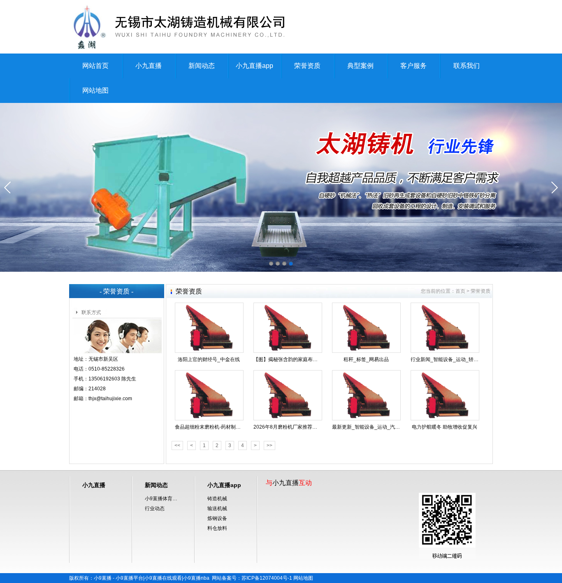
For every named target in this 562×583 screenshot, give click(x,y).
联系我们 (466, 65)
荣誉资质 (307, 65)
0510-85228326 (106, 369)
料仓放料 (217, 528)
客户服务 (413, 65)
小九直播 (148, 65)
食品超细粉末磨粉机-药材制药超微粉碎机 (220, 427)
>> (269, 445)
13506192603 (104, 379)
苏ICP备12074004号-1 (267, 578)
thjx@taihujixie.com (110, 398)
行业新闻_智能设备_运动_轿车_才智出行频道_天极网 (470, 359)
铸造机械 (217, 498)
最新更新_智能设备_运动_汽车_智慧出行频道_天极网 (391, 427)
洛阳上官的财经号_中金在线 (209, 359)
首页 (460, 291)
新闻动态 (201, 65)
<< (177, 445)
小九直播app (254, 65)
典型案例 (360, 65)
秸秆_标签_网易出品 (366, 359)
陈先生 (128, 379)
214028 (97, 389)
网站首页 (95, 65)
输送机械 (217, 508)
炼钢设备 (217, 518)
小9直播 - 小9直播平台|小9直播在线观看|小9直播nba (151, 578)
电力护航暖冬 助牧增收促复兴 (444, 427)
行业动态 (155, 508)
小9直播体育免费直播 (163, 498)
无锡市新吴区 (103, 359)
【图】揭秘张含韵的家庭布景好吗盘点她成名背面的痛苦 (315, 359)
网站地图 (95, 90)
